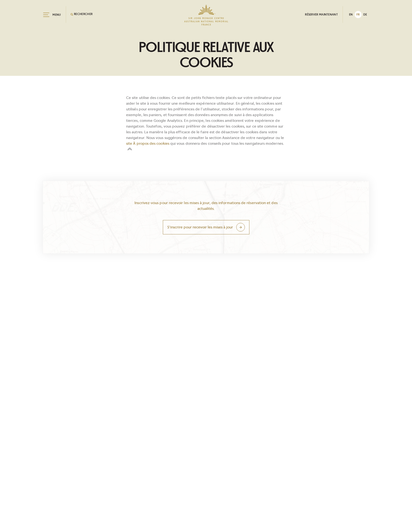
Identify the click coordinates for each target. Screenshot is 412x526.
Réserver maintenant (321, 14)
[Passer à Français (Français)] (358, 14)
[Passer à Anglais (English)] (351, 14)
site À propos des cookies (147, 143)
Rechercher (83, 14)
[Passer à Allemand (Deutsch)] (365, 14)
